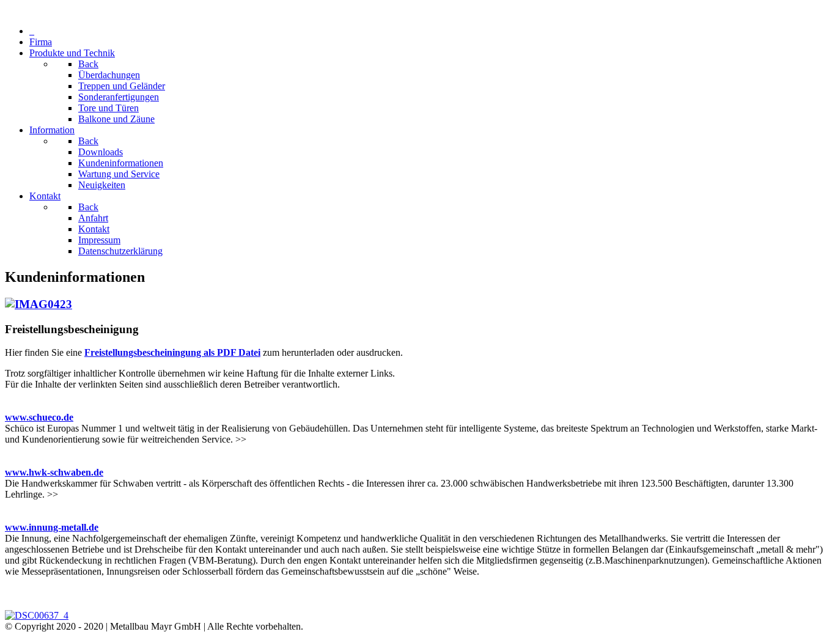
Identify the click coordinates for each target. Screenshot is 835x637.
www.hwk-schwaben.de (54, 472)
